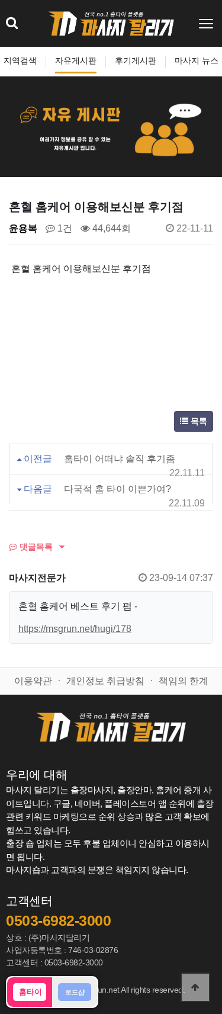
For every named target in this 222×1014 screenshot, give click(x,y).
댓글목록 (35, 546)
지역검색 (20, 60)
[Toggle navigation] (207, 24)
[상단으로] (195, 987)
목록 (197, 421)
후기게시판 (135, 60)
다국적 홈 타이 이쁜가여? (117, 489)
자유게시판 (75, 60)
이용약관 (33, 681)
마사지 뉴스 (196, 60)
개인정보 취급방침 (105, 681)
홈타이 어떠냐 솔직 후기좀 (119, 459)
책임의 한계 (183, 681)
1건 (63, 228)
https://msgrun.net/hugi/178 (74, 629)
